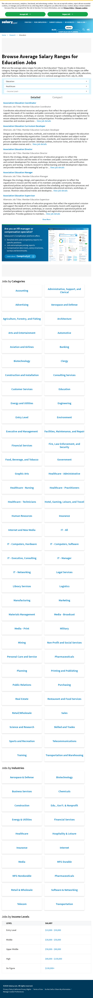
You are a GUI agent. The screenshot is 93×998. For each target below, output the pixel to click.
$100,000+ (49, 968)
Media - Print (22, 628)
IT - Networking (22, 572)
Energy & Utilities (22, 819)
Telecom (22, 904)
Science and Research (22, 727)
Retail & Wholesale (22, 890)
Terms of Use (38, 989)
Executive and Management (22, 431)
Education (64, 389)
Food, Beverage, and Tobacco (21, 459)
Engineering (64, 403)
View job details (44, 121)
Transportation (64, 904)
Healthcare (22, 833)
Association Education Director (17, 149)
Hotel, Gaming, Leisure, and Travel (64, 501)
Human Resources (22, 516)
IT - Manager (64, 558)
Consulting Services (64, 375)
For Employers (40, 22)
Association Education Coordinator (19, 102)
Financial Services (22, 445)
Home (4, 35)
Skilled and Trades (64, 727)
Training (22, 755)
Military (64, 628)
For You (28, 22)
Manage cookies (81, 8)
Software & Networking (64, 890)
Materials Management (22, 614)
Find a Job (81, 22)
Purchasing (64, 684)
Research (13, 35)
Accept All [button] (24, 14)
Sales (64, 713)
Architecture (64, 318)
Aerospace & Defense (22, 777)
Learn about (11, 256)
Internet (64, 847)
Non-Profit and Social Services (64, 642)
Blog (54, 29)
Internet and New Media (21, 530)
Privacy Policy (69, 8)
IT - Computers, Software (64, 544)
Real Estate (21, 699)
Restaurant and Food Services (64, 699)
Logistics (64, 586)
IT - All (64, 530)
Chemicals (64, 791)
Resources (69, 22)
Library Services (22, 586)
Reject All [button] (66, 14)
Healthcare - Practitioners (64, 487)
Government (64, 459)
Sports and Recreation (22, 741)
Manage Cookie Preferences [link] (13, 992)
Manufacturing (22, 600)
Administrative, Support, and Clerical (64, 290)
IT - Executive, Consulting (21, 558)
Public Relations (22, 684)
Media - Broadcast (64, 614)
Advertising (22, 304)
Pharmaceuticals (64, 656)
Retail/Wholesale (22, 713)
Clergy (64, 361)
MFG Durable (64, 861)
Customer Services (21, 389)
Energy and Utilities (22, 403)
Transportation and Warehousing (64, 755)
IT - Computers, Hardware (22, 544)
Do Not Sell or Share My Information (57, 989)
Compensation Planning (68, 32)
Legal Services (64, 572)
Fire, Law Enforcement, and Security (64, 445)
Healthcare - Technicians (22, 501)
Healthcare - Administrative (64, 473)
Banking (64, 347)
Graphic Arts (22, 473)
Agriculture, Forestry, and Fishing (22, 318)
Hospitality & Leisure (64, 833)
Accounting (22, 290)
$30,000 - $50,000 (53, 939)
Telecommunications (64, 741)
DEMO (68, 27)
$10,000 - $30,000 (53, 930)
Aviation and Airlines (22, 347)
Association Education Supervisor (19, 195)
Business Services (22, 791)
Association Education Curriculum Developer (24, 126)
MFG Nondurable (21, 875)
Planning (22, 670)
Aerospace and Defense (64, 304)
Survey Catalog (55, 22)
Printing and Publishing (64, 670)
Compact (57, 97)
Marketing (64, 600)
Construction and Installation (22, 375)
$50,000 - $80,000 (53, 949)
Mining (22, 642)
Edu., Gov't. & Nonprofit (64, 805)
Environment (64, 417)
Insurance (64, 516)
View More (47, 219)
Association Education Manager (18, 172)
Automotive (64, 332)
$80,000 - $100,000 (53, 958)
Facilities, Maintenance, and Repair (64, 431)
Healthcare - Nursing (22, 487)
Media (21, 861)
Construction (22, 805)
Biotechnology (22, 361)
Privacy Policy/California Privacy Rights (17, 989)
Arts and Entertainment (21, 332)
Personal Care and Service (22, 656)
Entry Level (22, 417)
